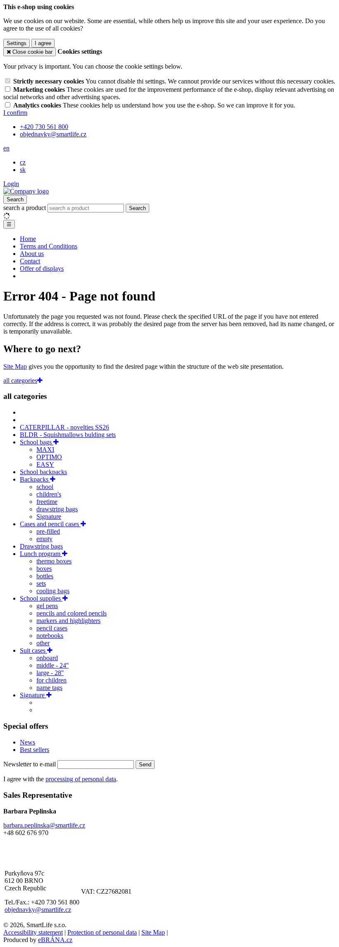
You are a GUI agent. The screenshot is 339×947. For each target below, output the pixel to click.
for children (51, 680)
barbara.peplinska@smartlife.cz (44, 825)
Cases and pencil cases (50, 523)
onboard (47, 657)
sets (41, 583)
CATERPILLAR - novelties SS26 (64, 427)
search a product (25, 207)
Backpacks (35, 479)
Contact (30, 261)
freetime (46, 501)
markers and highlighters (68, 620)
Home (28, 238)
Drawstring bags (41, 546)
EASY (45, 464)
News (27, 742)
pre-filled (48, 531)
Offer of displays (42, 268)
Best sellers (34, 749)
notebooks (49, 635)
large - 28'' (50, 672)
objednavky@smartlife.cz (38, 909)
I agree (43, 43)
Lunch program (41, 553)
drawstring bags (57, 509)
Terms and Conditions (48, 246)
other (43, 642)
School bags (36, 442)
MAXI (45, 449)
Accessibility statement (33, 932)
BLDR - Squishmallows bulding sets (68, 434)
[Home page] (26, 191)
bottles (44, 576)
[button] (6, 148)
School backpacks (43, 471)
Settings (16, 43)
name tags (49, 687)
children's (48, 494)
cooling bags (52, 590)
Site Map (15, 366)
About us (32, 253)
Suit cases (33, 650)
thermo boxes (54, 561)
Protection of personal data (102, 932)
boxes (44, 568)
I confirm (15, 112)
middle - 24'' (52, 665)
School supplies (41, 598)
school (44, 486)
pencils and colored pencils (71, 613)
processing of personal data (80, 778)
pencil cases (51, 628)
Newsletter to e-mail (30, 764)
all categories (20, 380)
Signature (48, 516)
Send (145, 764)
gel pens (47, 605)
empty (44, 538)
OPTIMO (49, 456)
